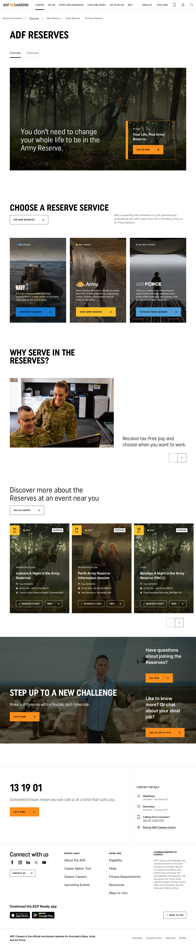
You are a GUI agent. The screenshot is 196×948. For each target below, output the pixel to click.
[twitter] (36, 862)
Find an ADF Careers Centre (159, 827)
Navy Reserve (54, 18)
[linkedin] (28, 862)
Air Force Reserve (94, 18)
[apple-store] (20, 915)
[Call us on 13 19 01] (174, 5)
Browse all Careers (12, 18)
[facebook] (12, 862)
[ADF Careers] (15, 5)
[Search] (191, 5)
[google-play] (43, 915)
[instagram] (20, 862)
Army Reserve (73, 18)
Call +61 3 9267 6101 (153, 820)
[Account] (183, 5)
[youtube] (44, 862)
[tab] (15, 53)
